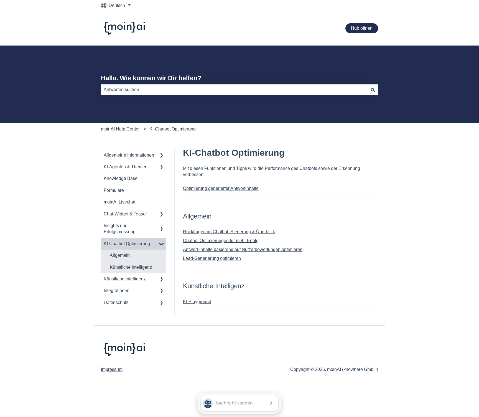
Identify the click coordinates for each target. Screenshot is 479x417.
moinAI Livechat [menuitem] (119, 202)
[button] (161, 155)
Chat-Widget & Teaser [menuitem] (125, 214)
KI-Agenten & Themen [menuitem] (125, 166)
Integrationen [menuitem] (116, 290)
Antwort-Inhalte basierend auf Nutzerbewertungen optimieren (242, 249)
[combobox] (234, 89)
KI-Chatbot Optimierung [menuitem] (127, 243)
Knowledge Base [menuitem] (120, 178)
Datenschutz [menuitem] (116, 302)
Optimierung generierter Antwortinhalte (221, 188)
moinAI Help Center (120, 129)
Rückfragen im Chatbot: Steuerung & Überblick (229, 231)
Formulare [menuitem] (114, 190)
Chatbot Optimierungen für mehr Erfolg (221, 240)
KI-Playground (197, 301)
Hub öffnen (362, 28)
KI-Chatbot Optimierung (172, 129)
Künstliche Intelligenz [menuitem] (131, 267)
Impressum (112, 369)
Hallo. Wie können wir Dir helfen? (151, 78)
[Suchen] (373, 89)
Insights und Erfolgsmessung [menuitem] (120, 228)
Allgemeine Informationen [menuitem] (129, 155)
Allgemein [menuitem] (120, 255)
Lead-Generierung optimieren (212, 258)
